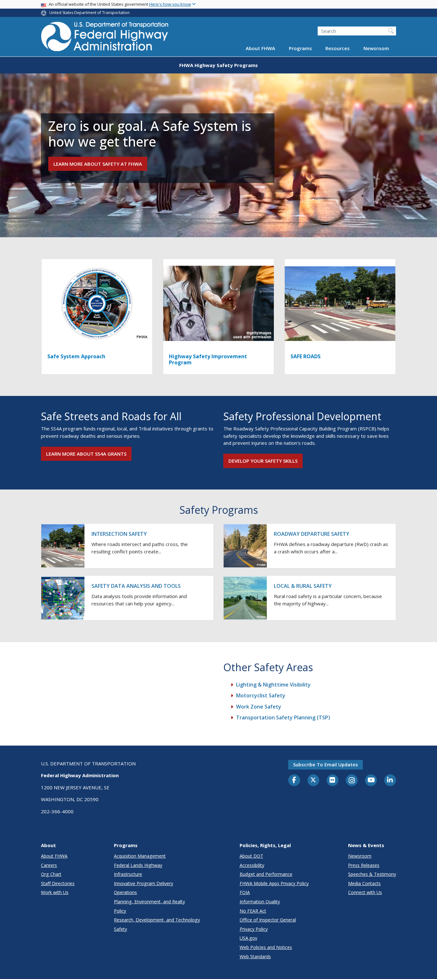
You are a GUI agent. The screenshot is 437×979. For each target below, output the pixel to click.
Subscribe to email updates (325, 764)
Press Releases (363, 865)
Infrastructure (128, 874)
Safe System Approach (76, 356)
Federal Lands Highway (138, 865)
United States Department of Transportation (89, 12)
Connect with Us (365, 892)
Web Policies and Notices (266, 947)
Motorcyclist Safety (260, 695)
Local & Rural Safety (303, 585)
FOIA (245, 892)
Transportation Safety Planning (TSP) (283, 717)
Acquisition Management (140, 856)
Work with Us (54, 892)
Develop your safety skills (263, 461)
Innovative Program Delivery (143, 883)
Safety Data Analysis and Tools (136, 585)
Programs (300, 48)
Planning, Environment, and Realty (149, 902)
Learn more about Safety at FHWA (97, 164)
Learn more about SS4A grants (86, 454)
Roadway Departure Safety (311, 533)
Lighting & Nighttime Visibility (273, 684)
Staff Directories (58, 883)
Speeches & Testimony (372, 874)
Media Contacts (364, 883)
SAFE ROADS (305, 356)
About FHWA (260, 48)
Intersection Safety (119, 533)
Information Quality (260, 902)
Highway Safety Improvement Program (208, 359)
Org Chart (51, 874)
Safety (120, 929)
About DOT (251, 856)
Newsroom (376, 48)
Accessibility (252, 865)
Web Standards (255, 956)
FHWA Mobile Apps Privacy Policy (274, 883)
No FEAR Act (253, 911)
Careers (49, 865)
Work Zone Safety (258, 706)
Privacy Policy (254, 929)
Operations (125, 892)
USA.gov (248, 938)
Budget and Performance (266, 874)
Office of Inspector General (268, 920)
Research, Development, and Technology (157, 920)
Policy (120, 911)
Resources (337, 48)
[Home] (105, 38)
